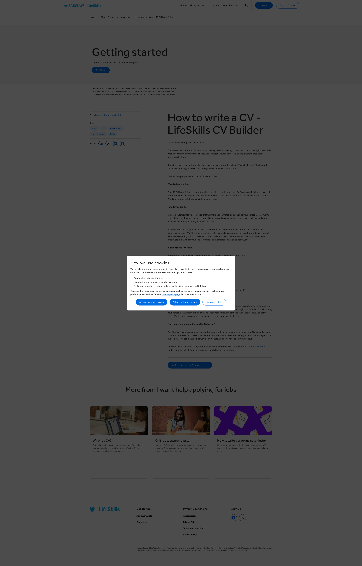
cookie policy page (171, 294)
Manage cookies (214, 302)
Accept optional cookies (151, 302)
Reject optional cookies (185, 302)
